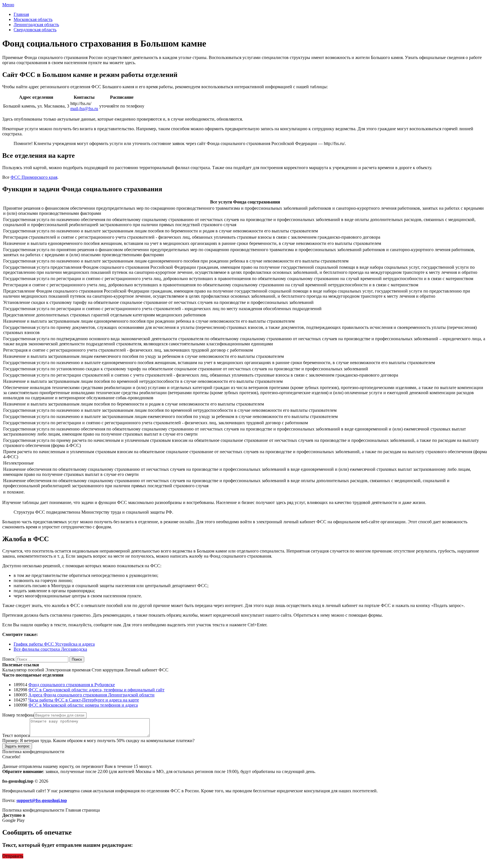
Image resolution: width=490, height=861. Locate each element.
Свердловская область (35, 29)
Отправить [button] (12, 856)
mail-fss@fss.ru (84, 108)
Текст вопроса (16, 735)
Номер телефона (18, 715)
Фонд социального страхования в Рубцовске (71, 684)
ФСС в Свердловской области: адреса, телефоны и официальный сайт (96, 689)
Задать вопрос (17, 746)
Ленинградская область (36, 24)
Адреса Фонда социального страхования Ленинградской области (91, 694)
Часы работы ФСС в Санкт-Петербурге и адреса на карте (83, 700)
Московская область (33, 19)
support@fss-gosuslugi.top (41, 800)
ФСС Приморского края (33, 177)
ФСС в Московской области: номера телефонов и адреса (83, 705)
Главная (21, 14)
